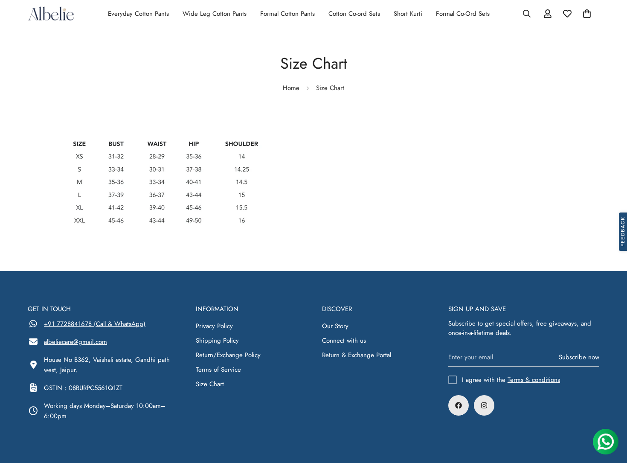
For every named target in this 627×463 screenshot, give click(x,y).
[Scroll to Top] (610, 416)
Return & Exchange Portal (356, 355)
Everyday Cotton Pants (138, 13)
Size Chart (210, 384)
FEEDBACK (623, 232)
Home (291, 88)
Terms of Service (218, 369)
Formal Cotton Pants (287, 13)
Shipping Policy (217, 340)
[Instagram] (484, 405)
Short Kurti (408, 13)
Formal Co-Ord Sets (463, 13)
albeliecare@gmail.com (75, 342)
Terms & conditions (534, 379)
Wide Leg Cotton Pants (215, 13)
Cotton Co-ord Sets (354, 13)
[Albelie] (51, 13)
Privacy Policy (214, 326)
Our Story (335, 326)
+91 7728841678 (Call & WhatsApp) (94, 324)
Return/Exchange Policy (228, 355)
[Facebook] (458, 405)
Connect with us (344, 340)
